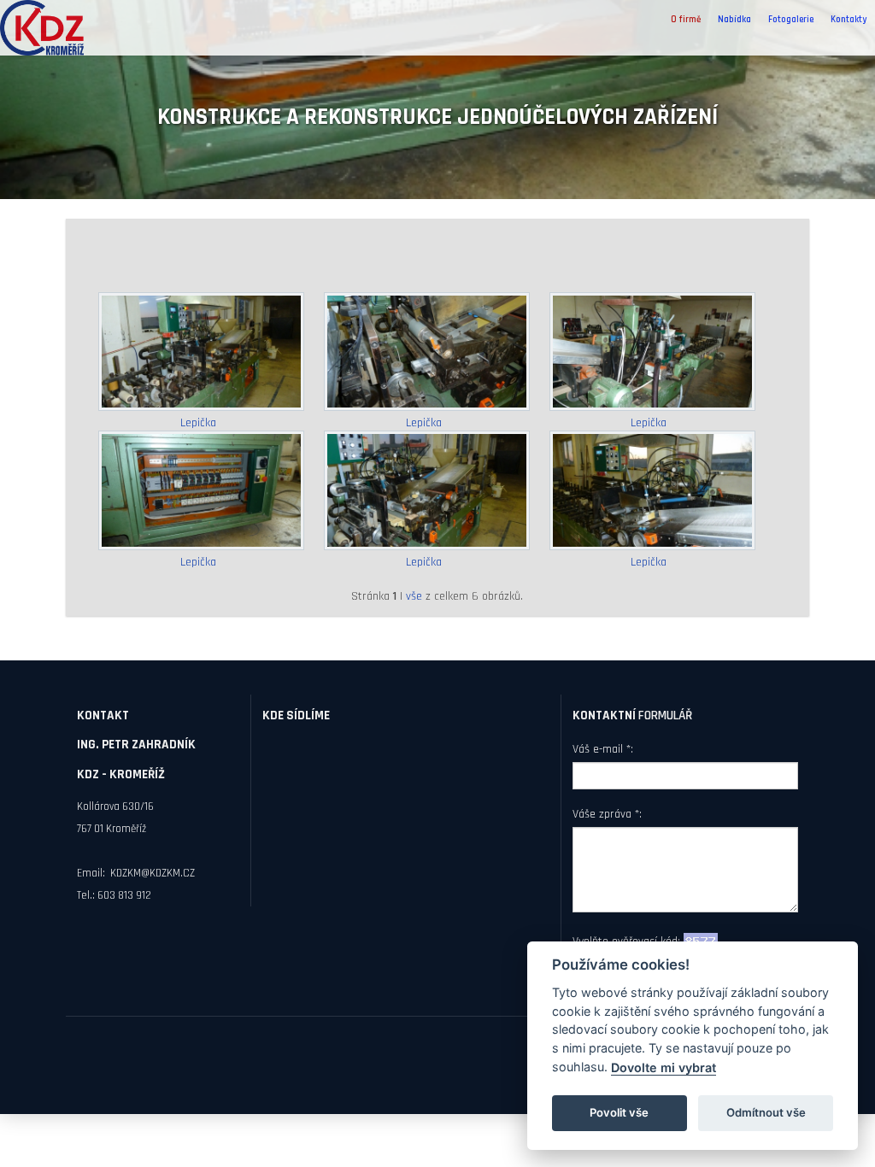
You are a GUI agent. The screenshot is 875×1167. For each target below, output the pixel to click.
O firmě (686, 20)
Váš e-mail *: (603, 749)
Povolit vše (619, 1112)
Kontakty (848, 20)
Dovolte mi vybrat (663, 1067)
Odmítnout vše (766, 1112)
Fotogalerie (790, 20)
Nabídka (734, 20)
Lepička (198, 423)
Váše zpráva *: (607, 814)
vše (414, 596)
